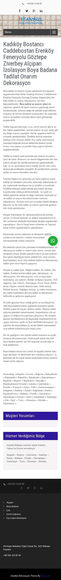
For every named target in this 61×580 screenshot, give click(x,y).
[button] (53, 241)
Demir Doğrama (14, 514)
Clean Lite (45, 576)
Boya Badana (13, 506)
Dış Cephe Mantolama (16, 518)
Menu (8, 32)
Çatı (8, 510)
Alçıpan (10, 502)
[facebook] (20, 11)
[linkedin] (41, 11)
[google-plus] (34, 11)
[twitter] (27, 11)
